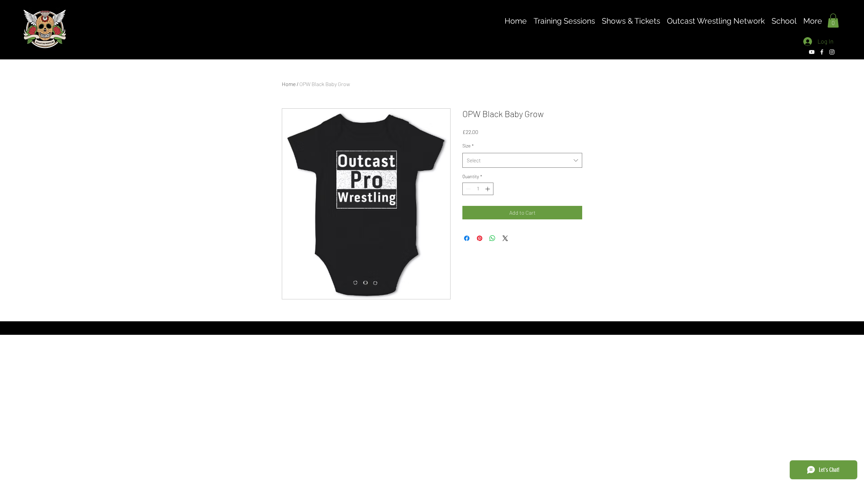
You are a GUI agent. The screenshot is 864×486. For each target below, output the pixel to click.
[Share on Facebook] (467, 238)
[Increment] (488, 189)
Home (289, 84)
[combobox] (522, 160)
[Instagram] (832, 52)
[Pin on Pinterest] (480, 238)
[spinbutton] (478, 189)
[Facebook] (821, 52)
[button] (833, 21)
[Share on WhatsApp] (492, 238)
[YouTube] (811, 52)
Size (468, 145)
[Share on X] (505, 238)
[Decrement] (467, 189)
